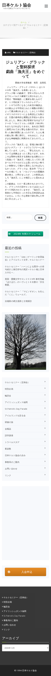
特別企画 (9, 388)
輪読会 (8, 395)
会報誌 (8, 428)
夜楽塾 (8, 448)
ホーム (24, 22)
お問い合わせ (11, 468)
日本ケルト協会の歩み (15, 455)
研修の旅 (9, 422)
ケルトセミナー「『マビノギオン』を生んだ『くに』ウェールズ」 (24, 293)
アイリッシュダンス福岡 (16, 402)
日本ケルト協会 (16, 4)
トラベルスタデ (12, 442)
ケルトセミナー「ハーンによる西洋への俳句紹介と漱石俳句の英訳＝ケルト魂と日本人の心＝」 (24, 269)
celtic (8, 52)
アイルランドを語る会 (15, 415)
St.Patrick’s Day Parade (16, 408)
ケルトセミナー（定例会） (26, 52)
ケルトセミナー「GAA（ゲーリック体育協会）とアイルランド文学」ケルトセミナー (24, 258)
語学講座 (9, 435)
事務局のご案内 (12, 462)
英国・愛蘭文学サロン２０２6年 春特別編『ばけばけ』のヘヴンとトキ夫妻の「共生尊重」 (24, 282)
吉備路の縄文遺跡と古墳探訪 (18, 301)
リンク (8, 475)
